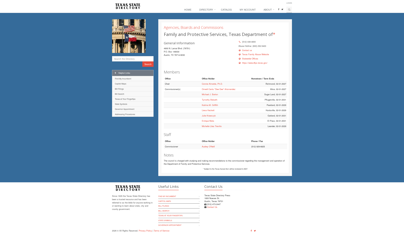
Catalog (226, 9)
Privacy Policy (145, 230)
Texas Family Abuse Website (255, 54)
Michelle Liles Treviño (212, 126)
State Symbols (121, 104)
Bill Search (119, 93)
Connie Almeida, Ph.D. (212, 83)
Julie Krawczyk (209, 115)
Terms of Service (161, 230)
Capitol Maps (120, 83)
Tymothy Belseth (209, 99)
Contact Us (212, 206)
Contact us (247, 50)
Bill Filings (119, 88)
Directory (206, 9)
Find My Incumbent (123, 78)
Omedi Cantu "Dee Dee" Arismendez (218, 89)
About (268, 9)
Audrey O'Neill (208, 146)
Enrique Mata (208, 120)
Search (148, 64)
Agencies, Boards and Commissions (193, 27)
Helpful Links (124, 72)
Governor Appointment (124, 109)
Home (187, 9)
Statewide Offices (250, 58)
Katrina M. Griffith (210, 105)
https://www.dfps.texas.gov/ (254, 62)
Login (289, 3)
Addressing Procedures (125, 114)
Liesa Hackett (208, 110)
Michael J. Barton (210, 94)
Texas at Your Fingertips (125, 99)
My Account (248, 9)
